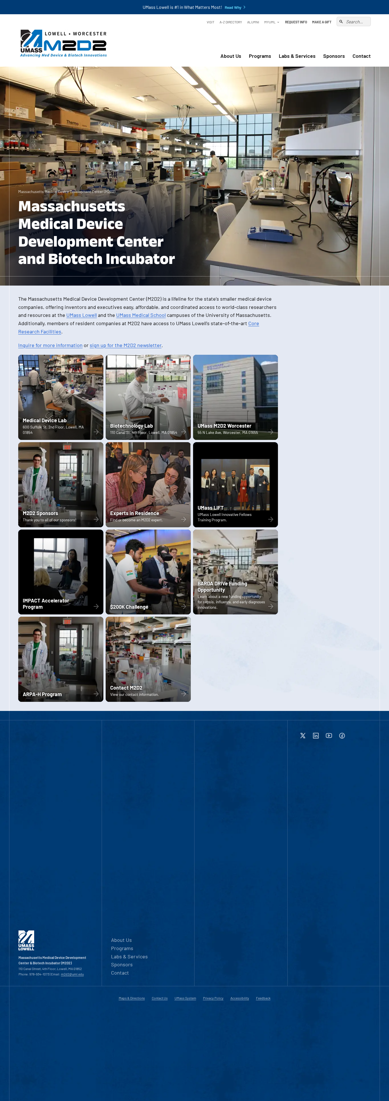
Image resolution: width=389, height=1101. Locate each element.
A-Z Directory (231, 22)
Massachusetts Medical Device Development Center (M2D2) (66, 191)
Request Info (296, 22)
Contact (362, 56)
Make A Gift (321, 22)
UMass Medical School (141, 315)
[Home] (63, 40)
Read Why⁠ (233, 7)
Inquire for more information (50, 345)
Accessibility (239, 998)
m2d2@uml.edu (72, 974)
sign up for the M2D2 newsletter (125, 345)
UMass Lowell (81, 315)
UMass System (185, 998)
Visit (210, 22)
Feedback (263, 998)
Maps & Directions (132, 998)
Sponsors (334, 56)
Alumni (253, 22)
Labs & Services (297, 56)
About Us (230, 56)
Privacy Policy (213, 998)
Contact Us (160, 998)
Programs (260, 56)
